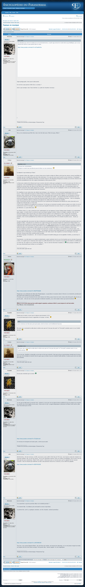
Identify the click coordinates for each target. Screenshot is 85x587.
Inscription (12, 16)
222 (77, 29)
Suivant (80, 29)
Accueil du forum (6, 22)
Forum (4, 8)
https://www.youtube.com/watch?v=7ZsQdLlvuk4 (28, 438)
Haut (4, 127)
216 (75, 29)
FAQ (10, 12)
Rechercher (79, 16)
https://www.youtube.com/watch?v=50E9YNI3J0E (29, 464)
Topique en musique (11, 25)
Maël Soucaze (48, 582)
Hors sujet (17, 22)
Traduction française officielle (39, 582)
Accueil (7, 12)
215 (73, 29)
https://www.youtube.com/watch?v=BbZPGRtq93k (29, 291)
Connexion (6, 16)
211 (65, 29)
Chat (17, 12)
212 (67, 29)
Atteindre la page (52, 29)
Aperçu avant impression (9, 31)
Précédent (58, 29)
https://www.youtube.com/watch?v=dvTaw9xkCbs (30, 47)
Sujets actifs (16, 20)
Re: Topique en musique (29, 36)
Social (12, 22)
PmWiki (79, 583)
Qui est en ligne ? (7, 569)
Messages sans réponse (8, 20)
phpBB (39, 581)
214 (71, 29)
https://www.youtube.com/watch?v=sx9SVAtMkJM (29, 542)
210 (63, 29)
